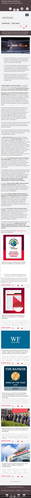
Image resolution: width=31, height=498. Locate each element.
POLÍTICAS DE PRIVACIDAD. (8, 490)
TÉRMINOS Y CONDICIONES (23, 490)
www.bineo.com (22, 230)
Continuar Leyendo (5, 285)
